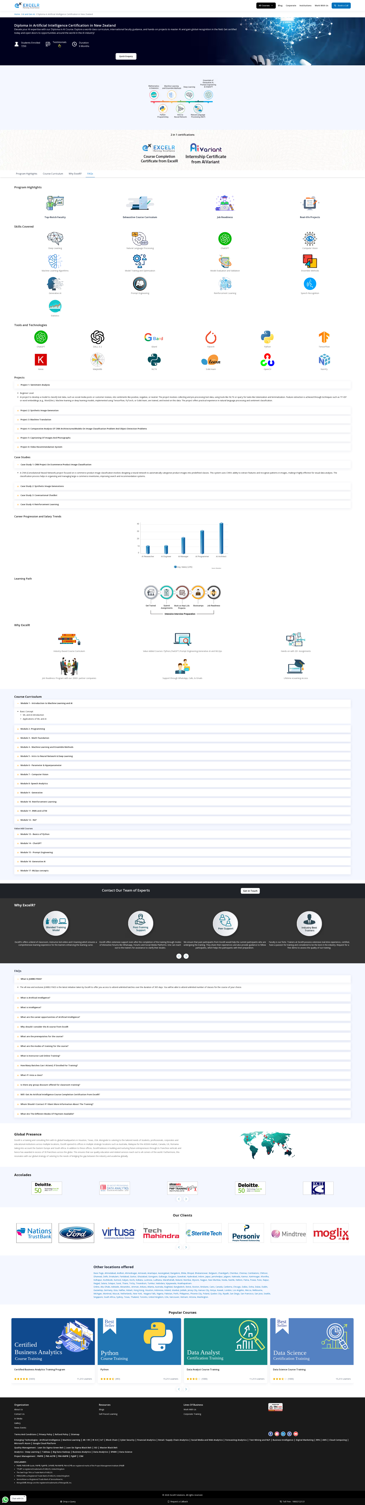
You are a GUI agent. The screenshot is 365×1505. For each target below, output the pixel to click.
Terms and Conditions (185, 763)
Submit (182, 770)
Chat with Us (18, 1498)
